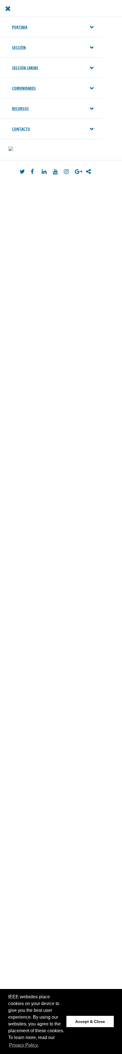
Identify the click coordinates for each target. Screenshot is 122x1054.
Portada (19, 27)
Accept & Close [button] (90, 1021)
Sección (19, 47)
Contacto (21, 128)
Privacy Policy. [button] (24, 1045)
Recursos (20, 108)
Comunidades (24, 88)
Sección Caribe (25, 67)
